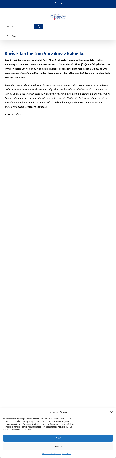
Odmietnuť (58, 446)
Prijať (58, 438)
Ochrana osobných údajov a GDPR (56, 454)
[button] (111, 412)
